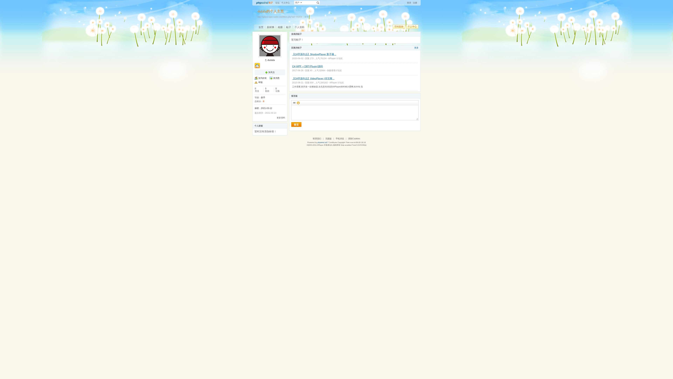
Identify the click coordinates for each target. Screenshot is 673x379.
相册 (280, 27)
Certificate (333, 142)
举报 (260, 82)
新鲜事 (270, 27)
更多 (416, 47)
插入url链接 (294, 102)
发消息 (276, 78)
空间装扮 (398, 26)
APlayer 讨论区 (335, 58)
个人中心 (285, 3)
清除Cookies (354, 138)
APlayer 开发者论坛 (325, 145)
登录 (409, 3)
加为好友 (262, 78)
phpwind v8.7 (323, 142)
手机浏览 (340, 138)
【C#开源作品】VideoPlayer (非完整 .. (313, 78)
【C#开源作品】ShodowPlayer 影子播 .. (314, 54)
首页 (261, 27)
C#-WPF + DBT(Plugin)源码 (307, 66)
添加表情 (298, 102)
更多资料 (281, 118)
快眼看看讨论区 (334, 70)
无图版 (328, 138)
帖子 (288, 27)
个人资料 (299, 27)
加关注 (271, 72)
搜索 (318, 2)
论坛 (277, 3)
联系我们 (317, 138)
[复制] (306, 17)
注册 (415, 3)
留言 (296, 124)
